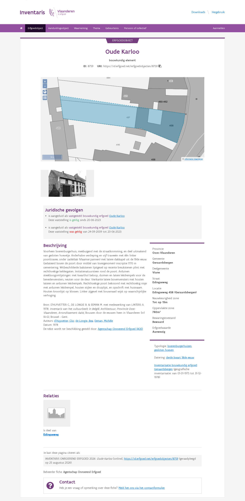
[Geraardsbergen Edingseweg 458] (67, 183)
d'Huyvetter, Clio (64, 320)
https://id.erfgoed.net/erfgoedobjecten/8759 (151, 458)
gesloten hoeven (164, 350)
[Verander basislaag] (45, 98)
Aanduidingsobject (58, 28)
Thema (96, 28)
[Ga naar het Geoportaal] (45, 92)
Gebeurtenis (112, 28)
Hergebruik (218, 12)
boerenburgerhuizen (180, 346)
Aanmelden (219, 28)
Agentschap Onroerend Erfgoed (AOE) (120, 329)
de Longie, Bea (84, 320)
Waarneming (81, 28)
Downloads (198, 12)
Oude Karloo (117, 216)
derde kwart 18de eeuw (180, 357)
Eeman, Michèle (104, 320)
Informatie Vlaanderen (194, 159)
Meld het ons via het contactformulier (142, 488)
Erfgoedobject (35, 28)
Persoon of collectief (135, 28)
